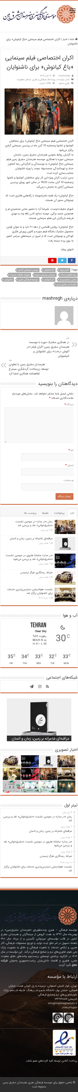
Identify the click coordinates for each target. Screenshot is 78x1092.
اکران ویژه (64, 270)
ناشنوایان (8, 280)
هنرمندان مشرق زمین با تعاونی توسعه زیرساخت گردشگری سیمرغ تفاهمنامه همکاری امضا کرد (28, 367)
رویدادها (52, 79)
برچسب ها (30, 513)
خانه (72, 39)
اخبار (64, 39)
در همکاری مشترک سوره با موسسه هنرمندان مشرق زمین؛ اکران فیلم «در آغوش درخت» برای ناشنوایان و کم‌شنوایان (48, 347)
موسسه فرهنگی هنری (28, 280)
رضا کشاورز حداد (68, 275)
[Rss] (47, 686)
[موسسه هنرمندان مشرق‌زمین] (39, 14)
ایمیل (69, 465)
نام (70, 450)
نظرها (45, 513)
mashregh (64, 76)
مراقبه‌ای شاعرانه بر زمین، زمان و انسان (31, 538)
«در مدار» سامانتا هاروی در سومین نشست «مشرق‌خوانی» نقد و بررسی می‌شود (29, 557)
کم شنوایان (49, 280)
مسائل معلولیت (24, 79)
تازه (72, 513)
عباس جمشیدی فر (68, 280)
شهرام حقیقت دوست (20, 275)
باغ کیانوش (49, 270)
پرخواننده (59, 513)
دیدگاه (68, 404)
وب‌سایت (68, 480)
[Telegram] (31, 686)
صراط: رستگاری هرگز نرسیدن (36, 572)
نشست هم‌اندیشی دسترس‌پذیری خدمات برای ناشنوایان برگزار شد (30, 591)
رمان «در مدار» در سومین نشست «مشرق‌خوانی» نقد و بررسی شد (34, 523)
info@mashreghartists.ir (62, 1003)
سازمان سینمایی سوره (45, 275)
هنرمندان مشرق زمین (66, 284)
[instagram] (40, 686)
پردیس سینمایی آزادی (28, 270)
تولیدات (60, 79)
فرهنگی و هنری (39, 79)
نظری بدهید (63, 83)
